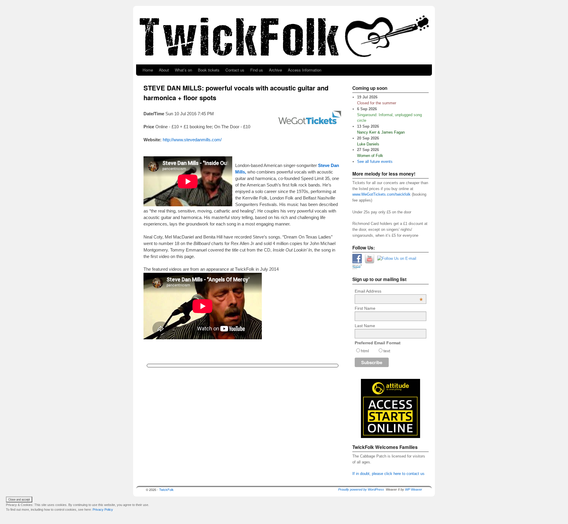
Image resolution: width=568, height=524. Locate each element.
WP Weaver (413, 489)
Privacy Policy (103, 509)
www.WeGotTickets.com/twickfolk (382, 194)
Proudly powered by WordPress (361, 489)
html (365, 350)
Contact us (234, 70)
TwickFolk (166, 489)
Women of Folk (370, 155)
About (164, 70)
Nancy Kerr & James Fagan (381, 132)
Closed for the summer (376, 103)
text (386, 350)
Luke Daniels (368, 144)
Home (148, 70)
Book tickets (209, 70)
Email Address (389, 291)
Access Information (304, 70)
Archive (275, 70)
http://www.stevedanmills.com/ (192, 139)
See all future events (375, 161)
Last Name (365, 325)
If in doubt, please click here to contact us (388, 473)
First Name (365, 308)
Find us (256, 70)
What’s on (183, 70)
